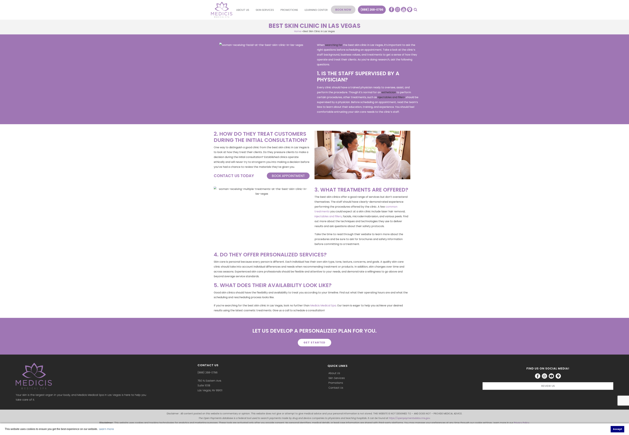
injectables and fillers (391, 97)
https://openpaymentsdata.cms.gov (409, 418)
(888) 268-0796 (208, 372)
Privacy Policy (521, 422)
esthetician (388, 92)
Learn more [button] (106, 429)
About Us (242, 10)
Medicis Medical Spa (323, 305)
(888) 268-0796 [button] (372, 10)
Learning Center (316, 10)
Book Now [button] (343, 10)
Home (297, 31)
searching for (333, 45)
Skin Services (265, 10)
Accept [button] (617, 429)
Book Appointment (288, 176)
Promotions (289, 10)
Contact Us (335, 388)
